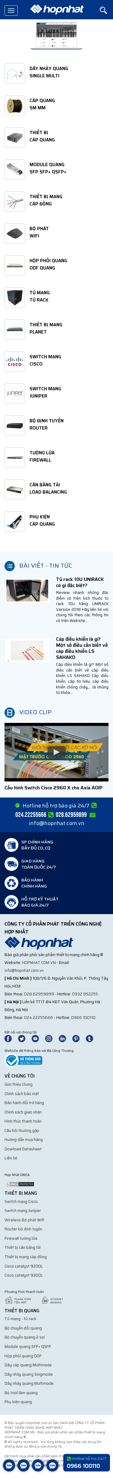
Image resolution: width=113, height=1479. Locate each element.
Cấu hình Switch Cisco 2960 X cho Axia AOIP (53, 787)
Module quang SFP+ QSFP (28, 1346)
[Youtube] (38, 1038)
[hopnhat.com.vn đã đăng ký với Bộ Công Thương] (23, 1060)
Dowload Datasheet (23, 1149)
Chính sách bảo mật (22, 1094)
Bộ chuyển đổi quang (23, 1328)
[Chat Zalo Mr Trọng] (38, 1470)
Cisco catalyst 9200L (24, 1266)
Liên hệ (11, 1158)
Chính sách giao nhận (23, 1112)
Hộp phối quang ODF (23, 1356)
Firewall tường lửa (21, 1238)
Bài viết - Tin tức (45, 565)
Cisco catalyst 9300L (24, 1275)
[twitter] (24, 1038)
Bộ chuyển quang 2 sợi (25, 1337)
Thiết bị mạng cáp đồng (26, 1257)
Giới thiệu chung (19, 1084)
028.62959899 (39, 994)
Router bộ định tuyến (23, 1229)
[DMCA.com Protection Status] (20, 1184)
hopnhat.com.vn (39, 962)
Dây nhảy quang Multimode (29, 1383)
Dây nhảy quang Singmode (29, 1374)
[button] (56, 752)
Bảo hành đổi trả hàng (24, 1103)
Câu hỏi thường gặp (22, 1130)
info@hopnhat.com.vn (56, 823)
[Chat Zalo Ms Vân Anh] (23, 1470)
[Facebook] (11, 1038)
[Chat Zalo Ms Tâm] (9, 1470)
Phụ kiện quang (18, 1402)
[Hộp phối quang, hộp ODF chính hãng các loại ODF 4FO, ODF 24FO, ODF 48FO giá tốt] (56, 35)
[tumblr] (92, 1038)
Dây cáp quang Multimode (28, 1365)
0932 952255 (85, 994)
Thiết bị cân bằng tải (23, 1247)
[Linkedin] (65, 1038)
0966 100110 (83, 1017)
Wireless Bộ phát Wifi (24, 1220)
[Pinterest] (78, 1038)
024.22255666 (38, 1017)
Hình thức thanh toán (23, 1121)
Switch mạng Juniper (23, 1210)
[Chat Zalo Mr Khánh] (52, 1470)
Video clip (35, 712)
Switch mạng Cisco (21, 1201)
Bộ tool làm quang (21, 1393)
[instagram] (51, 1038)
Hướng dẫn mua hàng (24, 1139)
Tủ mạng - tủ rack (20, 1319)
